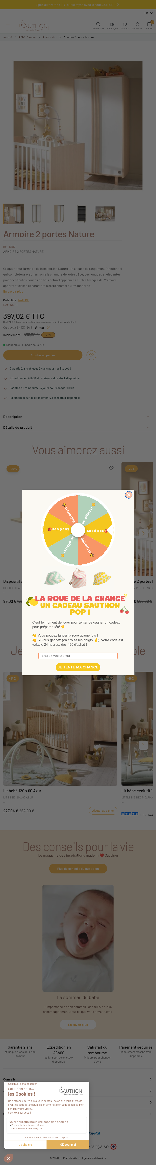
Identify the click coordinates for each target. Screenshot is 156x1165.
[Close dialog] (128, 494)
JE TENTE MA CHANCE (78, 667)
